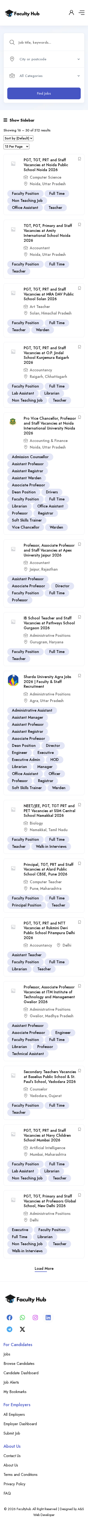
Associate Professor (28, 485)
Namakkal (38, 830)
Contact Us (12, 1456)
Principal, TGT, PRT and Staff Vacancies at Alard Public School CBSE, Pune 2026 (48, 869)
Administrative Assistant (32, 710)
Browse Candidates (19, 1363)
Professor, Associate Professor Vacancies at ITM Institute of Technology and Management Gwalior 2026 (49, 994)
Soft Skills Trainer (27, 520)
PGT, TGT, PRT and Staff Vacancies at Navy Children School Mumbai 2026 (47, 1135)
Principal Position (26, 905)
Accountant (40, 248)
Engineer (19, 752)
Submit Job (12, 1433)
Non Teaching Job (27, 200)
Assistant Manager (27, 717)
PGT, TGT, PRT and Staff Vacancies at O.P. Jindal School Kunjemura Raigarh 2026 (46, 355)
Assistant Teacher (27, 955)
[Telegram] (9, 1329)
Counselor (38, 1089)
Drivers (52, 492)
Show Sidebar (21, 120)
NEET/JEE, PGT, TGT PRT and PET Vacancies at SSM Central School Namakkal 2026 (49, 810)
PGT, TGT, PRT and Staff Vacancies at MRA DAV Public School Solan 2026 (49, 294)
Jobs (7, 1354)
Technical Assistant (28, 1053)
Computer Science (45, 177)
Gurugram (38, 642)
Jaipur (34, 569)
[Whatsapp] (22, 1317)
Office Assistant (25, 207)
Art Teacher (40, 306)
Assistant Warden (26, 478)
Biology (36, 823)
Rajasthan (49, 569)
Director (62, 586)
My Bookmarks (15, 1391)
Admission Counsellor (30, 457)
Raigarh (36, 376)
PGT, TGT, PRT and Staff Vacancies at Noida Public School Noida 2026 (46, 165)
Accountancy (41, 370)
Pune (34, 888)
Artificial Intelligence (47, 1148)
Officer (54, 773)
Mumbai (36, 1154)
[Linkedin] (48, 1317)
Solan (34, 313)
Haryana (56, 642)
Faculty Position (25, 193)
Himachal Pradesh (56, 313)
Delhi (67, 945)
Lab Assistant (23, 393)
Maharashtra (50, 888)
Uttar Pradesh (54, 184)
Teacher (55, 207)
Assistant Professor (28, 464)
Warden (42, 330)
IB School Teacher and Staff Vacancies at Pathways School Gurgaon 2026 (49, 623)
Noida (35, 184)
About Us (11, 1465)
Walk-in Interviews (51, 846)
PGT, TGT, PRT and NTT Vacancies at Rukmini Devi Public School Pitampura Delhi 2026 (49, 930)
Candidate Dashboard (21, 1373)
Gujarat (55, 1095)
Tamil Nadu (58, 830)
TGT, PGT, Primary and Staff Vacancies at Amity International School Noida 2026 (48, 233)
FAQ (7, 1493)
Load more (44, 1268)
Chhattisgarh (56, 376)
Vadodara (38, 1095)
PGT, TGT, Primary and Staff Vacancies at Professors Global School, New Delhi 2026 (50, 1201)
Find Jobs (44, 93)
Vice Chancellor (25, 527)
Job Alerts (11, 1382)
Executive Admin (26, 759)
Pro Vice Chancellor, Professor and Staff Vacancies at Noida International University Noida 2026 (50, 426)
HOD (54, 759)
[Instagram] (35, 1317)
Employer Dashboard (20, 1424)
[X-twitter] (22, 1329)
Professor (20, 513)
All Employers (14, 1414)
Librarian (51, 393)
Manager (45, 766)
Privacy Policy (14, 1484)
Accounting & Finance (49, 440)
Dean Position (24, 492)
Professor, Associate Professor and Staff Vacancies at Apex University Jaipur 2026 (49, 550)
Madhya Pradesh (59, 1016)
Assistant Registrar (27, 471)
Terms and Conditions (21, 1474)
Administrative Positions (50, 635)
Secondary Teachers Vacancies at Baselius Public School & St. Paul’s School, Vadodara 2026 (50, 1076)
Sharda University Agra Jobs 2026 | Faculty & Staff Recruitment (47, 681)
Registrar (45, 513)
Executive (46, 752)
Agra (34, 700)
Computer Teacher (46, 882)
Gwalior (36, 1016)
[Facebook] (9, 1317)
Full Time (57, 193)
